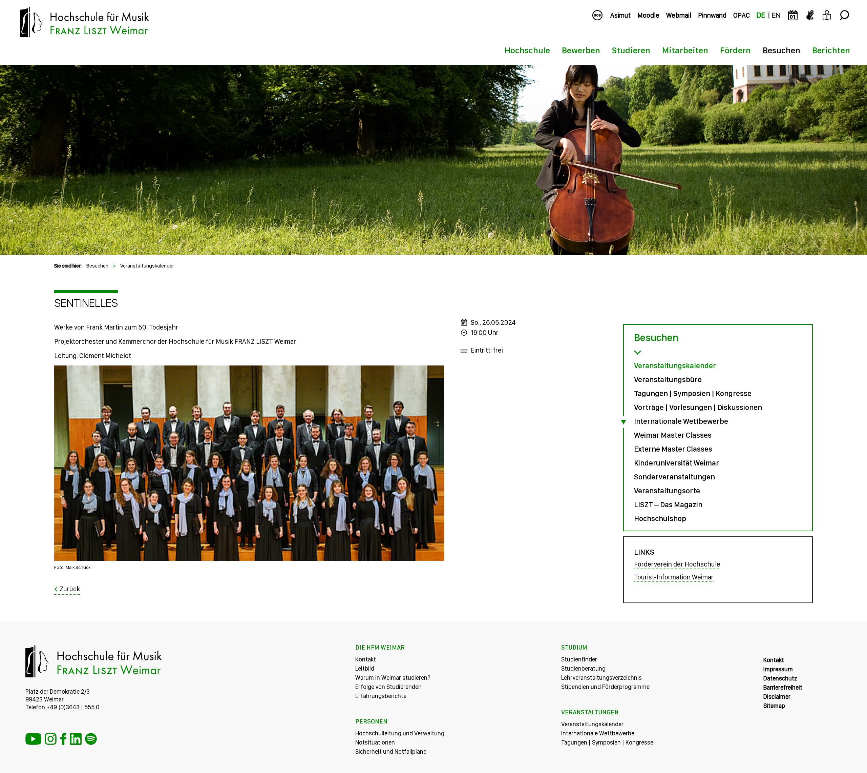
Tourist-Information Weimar (674, 577)
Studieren (631, 50)
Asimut (620, 15)
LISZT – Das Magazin (668, 504)
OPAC (741, 15)
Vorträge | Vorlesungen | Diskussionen (698, 407)
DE (761, 15)
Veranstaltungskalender (147, 265)
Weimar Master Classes (673, 435)
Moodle (648, 15)
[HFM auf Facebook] (63, 739)
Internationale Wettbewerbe (681, 421)
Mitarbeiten (685, 50)
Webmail (678, 15)
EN (776, 15)
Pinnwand (712, 15)
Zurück (70, 589)
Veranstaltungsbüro (668, 379)
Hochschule (527, 50)
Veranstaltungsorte (667, 490)
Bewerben (581, 50)
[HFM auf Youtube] (33, 739)
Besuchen (781, 50)
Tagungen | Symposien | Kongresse (693, 393)
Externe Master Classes (673, 448)
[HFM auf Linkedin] (76, 739)
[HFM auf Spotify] (91, 739)
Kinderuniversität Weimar (676, 462)
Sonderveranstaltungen (674, 476)
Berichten (831, 50)
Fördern (735, 50)
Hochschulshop (660, 518)
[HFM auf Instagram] (51, 739)
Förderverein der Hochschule (677, 564)
